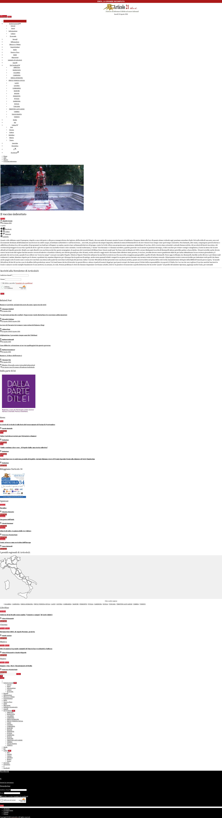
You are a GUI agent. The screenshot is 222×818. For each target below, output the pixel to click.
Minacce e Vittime (15, 44)
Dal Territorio (14, 65)
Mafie (15, 50)
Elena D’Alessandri (8, 618)
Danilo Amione (7, 636)
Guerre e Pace (15, 52)
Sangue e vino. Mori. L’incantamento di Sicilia (16, 666)
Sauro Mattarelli (7, 546)
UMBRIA (16, 112)
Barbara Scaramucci (8, 350)
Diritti (15, 55)
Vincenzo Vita (6, 360)
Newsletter (15, 146)
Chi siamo (6, 809)
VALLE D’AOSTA (17, 114)
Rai (15, 122)
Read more (3, 431)
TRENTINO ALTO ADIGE (16, 109)
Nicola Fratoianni (7, 523)
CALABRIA (16, 73)
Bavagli (15, 39)
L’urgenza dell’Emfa (7, 519)
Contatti (5, 812)
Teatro (12, 140)
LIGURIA (17, 86)
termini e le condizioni (24, 283)
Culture (13, 34)
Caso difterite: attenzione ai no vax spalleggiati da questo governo (25, 346)
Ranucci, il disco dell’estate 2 (11, 356)
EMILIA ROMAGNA (17, 78)
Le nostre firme (8, 810)
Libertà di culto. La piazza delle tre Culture (15, 531)
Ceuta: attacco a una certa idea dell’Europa (15, 542)
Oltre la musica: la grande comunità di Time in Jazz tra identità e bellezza (26, 649)
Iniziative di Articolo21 (15, 60)
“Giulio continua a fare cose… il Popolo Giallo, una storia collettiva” (24, 448)
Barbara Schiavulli (8, 339)
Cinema (11, 130)
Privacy (5, 814)
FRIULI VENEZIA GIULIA (17, 80)
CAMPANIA (16, 75)
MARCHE (17, 91)
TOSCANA (17, 106)
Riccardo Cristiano (8, 319)
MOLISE (16, 93)
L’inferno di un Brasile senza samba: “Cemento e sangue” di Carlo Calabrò (26, 615)
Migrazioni (15, 57)
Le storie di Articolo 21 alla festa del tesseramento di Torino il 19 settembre (27, 425)
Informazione (13, 31)
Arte (11, 127)
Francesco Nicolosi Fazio (9, 535)
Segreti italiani (15, 47)
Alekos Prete (6, 329)
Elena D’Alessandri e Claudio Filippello (14, 652)
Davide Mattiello (7, 428)
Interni (13, 26)
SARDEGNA (16, 101)
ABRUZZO (17, 67)
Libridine (11, 135)
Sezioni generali (14, 24)
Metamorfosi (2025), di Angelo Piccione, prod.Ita (17, 632)
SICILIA (16, 104)
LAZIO (17, 83)
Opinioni (2, 505)
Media (15, 120)
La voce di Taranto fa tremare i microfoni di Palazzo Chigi (22, 325)
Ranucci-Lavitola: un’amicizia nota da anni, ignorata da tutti (23, 305)
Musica (11, 138)
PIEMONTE (16, 96)
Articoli (2, 219)
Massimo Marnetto (8, 512)
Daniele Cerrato (7, 221)
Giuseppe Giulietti (8, 309)
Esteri (13, 28)
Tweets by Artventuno (7, 783)
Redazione (5, 440)
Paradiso (3, 508)
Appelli (15, 63)
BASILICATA (17, 70)
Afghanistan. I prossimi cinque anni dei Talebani (18, 335)
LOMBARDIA (17, 88)
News (1, 421)
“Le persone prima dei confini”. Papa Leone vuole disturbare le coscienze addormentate (33, 315)
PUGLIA (16, 99)
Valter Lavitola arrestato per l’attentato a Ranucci (18, 436)
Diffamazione (15, 42)
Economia (13, 36)
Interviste (15, 143)
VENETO (17, 117)
